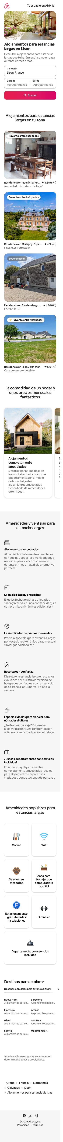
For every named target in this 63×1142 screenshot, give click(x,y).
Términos (38, 1125)
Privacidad (23, 1125)
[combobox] (30, 72)
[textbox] (17, 85)
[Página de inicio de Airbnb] (6, 5)
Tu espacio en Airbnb (40, 5)
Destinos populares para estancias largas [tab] (27, 989)
